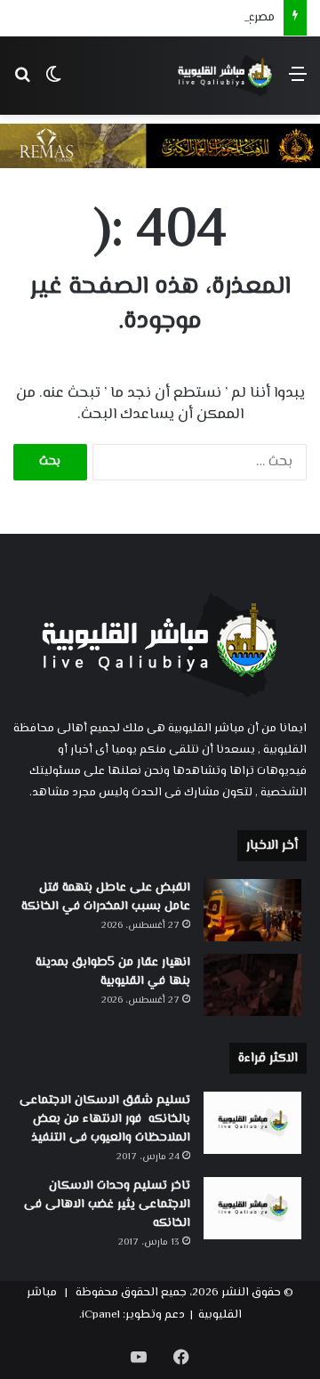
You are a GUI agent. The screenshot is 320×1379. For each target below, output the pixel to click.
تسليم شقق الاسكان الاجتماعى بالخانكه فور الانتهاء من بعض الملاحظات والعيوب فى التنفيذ (105, 1119)
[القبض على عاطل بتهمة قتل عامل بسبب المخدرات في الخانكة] (252, 910)
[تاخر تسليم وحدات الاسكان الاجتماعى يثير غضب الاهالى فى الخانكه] (252, 1208)
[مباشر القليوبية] (225, 75)
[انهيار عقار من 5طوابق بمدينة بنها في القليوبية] (252, 985)
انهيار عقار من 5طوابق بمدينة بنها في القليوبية (113, 972)
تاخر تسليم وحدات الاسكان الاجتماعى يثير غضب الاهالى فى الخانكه (107, 1204)
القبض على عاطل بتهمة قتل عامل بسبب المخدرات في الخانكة (105, 897)
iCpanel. (99, 1315)
